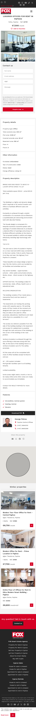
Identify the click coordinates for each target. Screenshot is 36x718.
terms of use (11, 102)
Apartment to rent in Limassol (18, 688)
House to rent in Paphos (18, 685)
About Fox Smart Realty (18, 656)
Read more (4, 715)
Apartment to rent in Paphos (18, 691)
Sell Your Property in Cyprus (18, 650)
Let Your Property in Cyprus (18, 653)
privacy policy (20, 102)
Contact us (18, 623)
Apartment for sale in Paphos (18, 675)
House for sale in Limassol (18, 666)
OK (13, 715)
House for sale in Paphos (18, 669)
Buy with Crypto (18, 659)
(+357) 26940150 (22, 425)
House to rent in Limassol (18, 682)
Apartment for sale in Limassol (18, 672)
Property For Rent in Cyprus (18, 647)
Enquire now (17, 109)
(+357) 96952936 (22, 428)
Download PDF (17, 413)
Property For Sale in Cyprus (18, 645)
